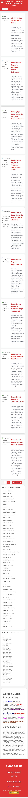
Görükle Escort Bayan (9, 560)
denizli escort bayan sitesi (8, 681)
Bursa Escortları (7, 520)
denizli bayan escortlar (7, 664)
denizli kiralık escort (7, 657)
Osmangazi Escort (8, 610)
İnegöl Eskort (6, 570)
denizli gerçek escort (7, 678)
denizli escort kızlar (7, 652)
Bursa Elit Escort (7, 504)
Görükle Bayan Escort (9, 554)
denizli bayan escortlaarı (8, 666)
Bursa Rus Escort (7, 536)
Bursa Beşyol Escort (8, 499)
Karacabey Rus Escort (9, 578)
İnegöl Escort (6, 568)
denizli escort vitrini (7, 679)
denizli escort (5, 641)
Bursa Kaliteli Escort (8, 530)
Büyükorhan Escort (8, 541)
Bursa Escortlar (7, 517)
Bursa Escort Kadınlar (9, 512)
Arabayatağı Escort (8, 491)
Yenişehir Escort (7, 618)
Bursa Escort (6, 507)
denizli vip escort (6, 662)
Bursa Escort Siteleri (8, 515)
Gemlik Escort (7, 549)
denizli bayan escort (7, 639)
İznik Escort (6, 573)
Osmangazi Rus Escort (9, 613)
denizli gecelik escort (7, 654)
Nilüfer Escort (7, 597)
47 (14, 482)
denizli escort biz (6, 682)
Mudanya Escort (7, 589)
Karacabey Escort (8, 576)
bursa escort (19, 732)
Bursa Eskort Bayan (8, 522)
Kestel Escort (7, 586)
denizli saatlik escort (7, 656)
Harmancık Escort (8, 565)
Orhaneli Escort (7, 602)
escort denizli (5, 640)
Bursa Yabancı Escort (9, 538)
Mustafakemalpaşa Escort (10, 592)
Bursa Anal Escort (8, 493)
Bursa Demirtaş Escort (9, 501)
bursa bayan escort (17, 790)
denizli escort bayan (7, 637)
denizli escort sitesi (7, 660)
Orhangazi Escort (8, 605)
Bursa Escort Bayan (8, 509)
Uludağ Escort (7, 616)
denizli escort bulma (7, 673)
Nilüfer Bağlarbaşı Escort (10, 594)
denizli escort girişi (7, 669)
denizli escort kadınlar (7, 653)
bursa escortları (14, 786)
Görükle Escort (7, 557)
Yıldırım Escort (7, 624)
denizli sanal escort (7, 650)
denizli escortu (6, 648)
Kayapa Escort (7, 581)
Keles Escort (6, 584)
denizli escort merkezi (7, 667)
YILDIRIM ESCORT (7, 621)
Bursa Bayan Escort (8, 496)
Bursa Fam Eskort (7, 525)
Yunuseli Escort (7, 626)
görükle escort (14, 781)
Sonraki (19, 482)
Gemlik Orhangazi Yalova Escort (11, 552)
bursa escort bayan (17, 746)
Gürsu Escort (6, 562)
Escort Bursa (6, 546)
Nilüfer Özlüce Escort (9, 600)
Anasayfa (4, 9)
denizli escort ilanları (7, 649)
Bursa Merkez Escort (8, 533)
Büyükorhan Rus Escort (9, 544)
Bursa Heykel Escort (8, 528)
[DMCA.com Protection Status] (14, 793)
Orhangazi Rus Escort (9, 608)
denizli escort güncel (7, 670)
